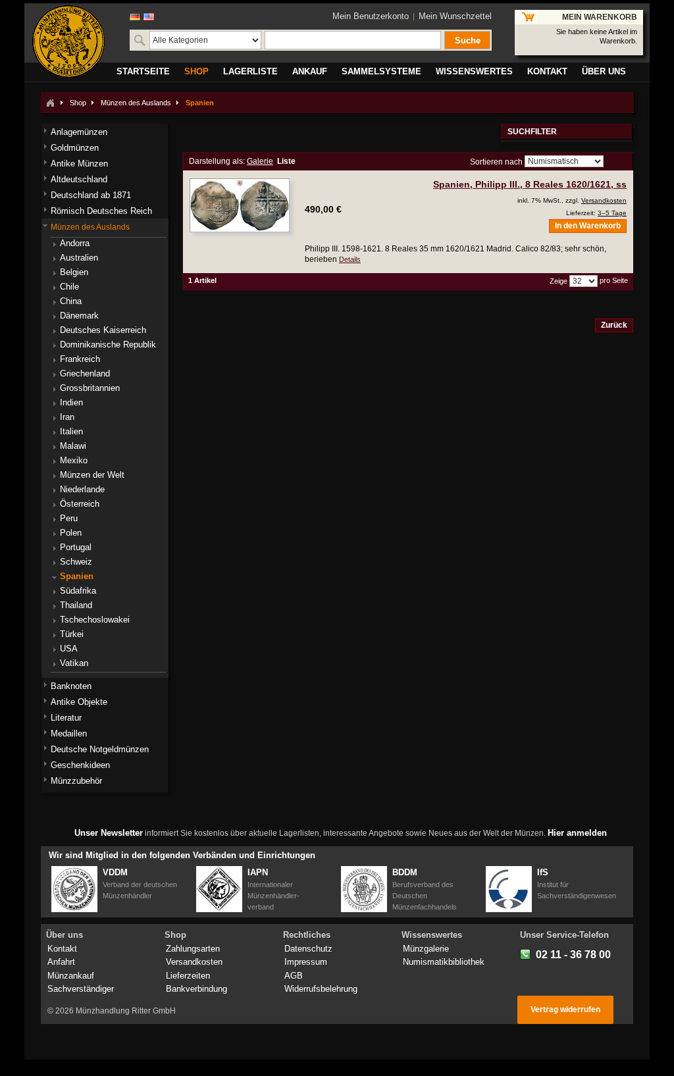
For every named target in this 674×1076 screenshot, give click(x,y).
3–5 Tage (612, 213)
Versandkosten (604, 200)
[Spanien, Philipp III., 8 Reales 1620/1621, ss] (240, 205)
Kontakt (62, 949)
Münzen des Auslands (136, 103)
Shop (78, 103)
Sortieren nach (496, 162)
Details (350, 259)
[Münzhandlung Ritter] (68, 41)
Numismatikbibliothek (443, 962)
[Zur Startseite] (50, 103)
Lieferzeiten (188, 976)
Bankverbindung (196, 989)
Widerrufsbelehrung (320, 989)
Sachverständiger (80, 989)
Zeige (558, 281)
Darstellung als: (217, 161)
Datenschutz (308, 949)
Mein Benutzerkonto (370, 16)
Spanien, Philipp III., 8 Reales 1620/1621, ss (530, 184)
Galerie (260, 161)
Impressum (305, 962)
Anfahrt (61, 962)
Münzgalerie (426, 949)
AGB (293, 976)
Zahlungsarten (193, 949)
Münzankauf (70, 976)
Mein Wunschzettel (455, 16)
